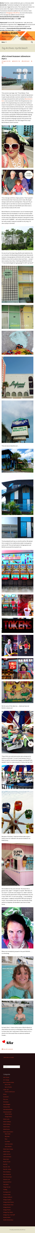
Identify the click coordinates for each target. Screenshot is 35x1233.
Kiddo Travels (6, 1151)
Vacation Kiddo (6, 1194)
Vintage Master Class (8, 1204)
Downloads (6, 1096)
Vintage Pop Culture (8, 1212)
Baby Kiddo (7, 1134)
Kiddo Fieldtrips (7, 1121)
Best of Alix (7, 1084)
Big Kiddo (7, 1136)
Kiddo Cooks (6, 1119)
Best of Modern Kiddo (8, 1082)
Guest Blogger (6, 1104)
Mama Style (6, 1159)
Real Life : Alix (17, 61)
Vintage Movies (7, 1207)
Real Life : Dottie (7, 1169)
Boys (6, 1139)
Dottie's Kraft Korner (10, 1091)
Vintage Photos (7, 1209)
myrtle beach (26, 61)
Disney (5, 1094)
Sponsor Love (6, 1179)
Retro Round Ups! (7, 1177)
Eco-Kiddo (7, 1141)
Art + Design (6, 1080)
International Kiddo (7, 1109)
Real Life (5, 1164)
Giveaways (6, 1102)
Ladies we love (6, 1154)
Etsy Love (5, 1099)
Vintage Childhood (7, 1197)
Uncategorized (6, 1192)
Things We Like (6, 1187)
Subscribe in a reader (9, 1057)
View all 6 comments (8, 1049)
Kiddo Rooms (6, 1129)
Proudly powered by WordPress (17, 1229)
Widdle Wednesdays (8, 1220)
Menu (3, 42)
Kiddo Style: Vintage (8, 1149)
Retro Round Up (7, 1174)
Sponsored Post (7, 1182)
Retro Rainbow (6, 1172)
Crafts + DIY (6, 1089)
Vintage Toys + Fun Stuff (9, 1215)
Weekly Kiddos (6, 1217)
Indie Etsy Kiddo (9, 1144)
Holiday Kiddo (6, 1107)
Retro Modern (8, 1146)
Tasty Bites (6, 1184)
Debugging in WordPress (13, 13)
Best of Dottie (8, 1087)
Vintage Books (8, 1116)
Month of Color (6, 1161)
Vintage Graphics (7, 1199)
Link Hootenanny (7, 1156)
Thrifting (5, 1189)
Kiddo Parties (6, 1126)
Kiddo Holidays (6, 1124)
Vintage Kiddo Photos (8, 1202)
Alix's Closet (6, 1077)
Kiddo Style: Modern (8, 1131)
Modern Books (8, 1114)
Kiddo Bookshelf (7, 1112)
